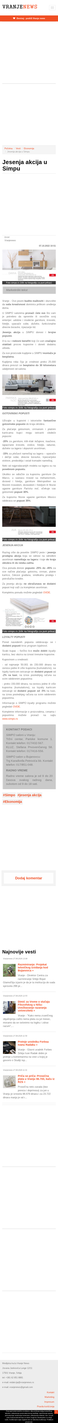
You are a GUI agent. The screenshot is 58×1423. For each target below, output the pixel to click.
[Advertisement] (29, 52)
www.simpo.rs (10, 718)
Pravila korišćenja (45, 1406)
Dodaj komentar (28, 878)
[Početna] (19, 7)
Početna (8, 148)
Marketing (49, 1397)
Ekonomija (29, 148)
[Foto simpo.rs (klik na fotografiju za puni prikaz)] (29, 265)
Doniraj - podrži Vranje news (30, 18)
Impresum (49, 1402)
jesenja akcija (30, 795)
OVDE (46, 592)
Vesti (18, 148)
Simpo (10, 795)
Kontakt (50, 1392)
